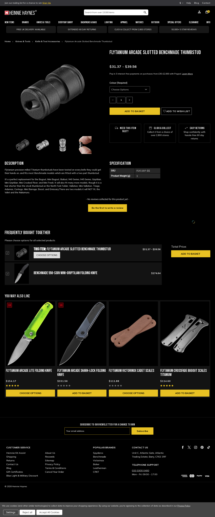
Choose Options (30, 393)
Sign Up (46, 3)
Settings (10, 512)
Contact (206, 3)
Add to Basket (190, 253)
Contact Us (12, 464)
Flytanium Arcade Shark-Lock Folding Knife (81, 372)
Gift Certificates (14, 471)
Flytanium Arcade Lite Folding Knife (29, 370)
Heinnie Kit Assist (16, 452)
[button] (107, 207)
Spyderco (98, 452)
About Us (50, 452)
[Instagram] (195, 447)
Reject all (27, 512)
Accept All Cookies (49, 512)
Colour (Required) (118, 82)
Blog (196, 3)
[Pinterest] (202, 447)
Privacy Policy (52, 464)
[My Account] (199, 12)
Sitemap (49, 460)
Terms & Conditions (55, 468)
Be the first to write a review (107, 208)
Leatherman (99, 468)
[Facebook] (182, 447)
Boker (96, 464)
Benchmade (99, 456)
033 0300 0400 (140, 470)
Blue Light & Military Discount (22, 475)
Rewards (50, 456)
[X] (189, 447)
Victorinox (98, 460)
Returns (10, 460)
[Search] (145, 12)
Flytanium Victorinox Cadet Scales (131, 370)
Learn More (187, 73)
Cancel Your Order (54, 471)
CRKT (96, 471)
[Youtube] (208, 447)
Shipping (11, 456)
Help (188, 3)
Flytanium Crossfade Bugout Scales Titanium (183, 372)
